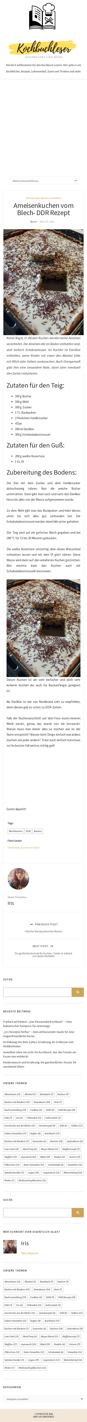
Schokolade (56, 1164)
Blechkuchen (16, 831)
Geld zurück (53, 1117)
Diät (8, 1117)
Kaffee (35, 1133)
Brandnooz (42, 1102)
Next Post (43, 951)
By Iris (33, 221)
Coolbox (36, 1109)
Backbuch (46, 1094)
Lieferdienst (75, 1141)
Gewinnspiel (47, 1125)
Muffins (10, 1156)
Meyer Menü (49, 1149)
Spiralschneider (14, 1172)
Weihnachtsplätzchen (32, 1180)
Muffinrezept (71, 1149)
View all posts (30, 1253)
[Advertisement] (43, 125)
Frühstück (34, 1117)
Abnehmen (12, 1094)
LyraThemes (48, 1416)
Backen (63, 1094)
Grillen (77, 1125)
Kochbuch (52, 1133)
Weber (9, 1180)
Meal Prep (30, 1149)
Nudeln (59, 1156)
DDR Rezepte (33, 198)
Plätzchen (12, 1164)
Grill (63, 1125)
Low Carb (11, 1149)
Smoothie (75, 1164)
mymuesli (28, 1156)
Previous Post (43, 927)
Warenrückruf (73, 1172)
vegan (33, 1172)
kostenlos (39, 1141)
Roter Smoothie (34, 1164)
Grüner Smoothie (15, 1133)
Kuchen (38, 831)
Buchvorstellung (15, 1109)
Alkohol (30, 1094)
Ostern (74, 1156)
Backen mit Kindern (17, 1102)
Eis (19, 1117)
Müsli (45, 1156)
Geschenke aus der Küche (19, 1125)
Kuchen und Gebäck (51, 198)
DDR (28, 831)
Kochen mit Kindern (16, 1141)
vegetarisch (51, 1172)
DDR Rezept (66, 1109)
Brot (58, 1102)
